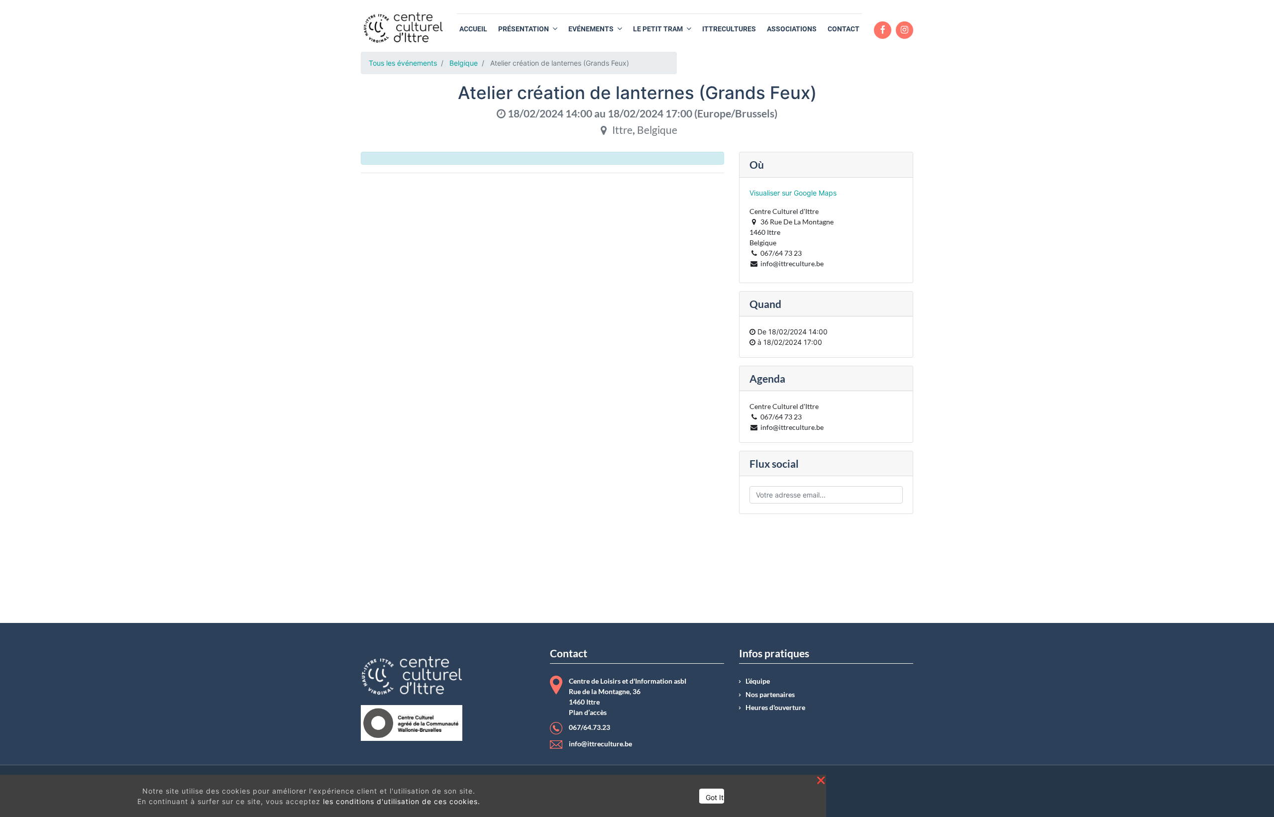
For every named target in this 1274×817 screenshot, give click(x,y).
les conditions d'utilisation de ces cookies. (401, 801)
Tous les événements (403, 63)
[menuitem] (473, 29)
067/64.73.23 (589, 727)
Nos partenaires (770, 695)
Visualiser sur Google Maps (793, 193)
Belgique (463, 63)
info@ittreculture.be (600, 744)
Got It (715, 797)
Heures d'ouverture (775, 708)
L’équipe (757, 681)
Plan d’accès (588, 712)
